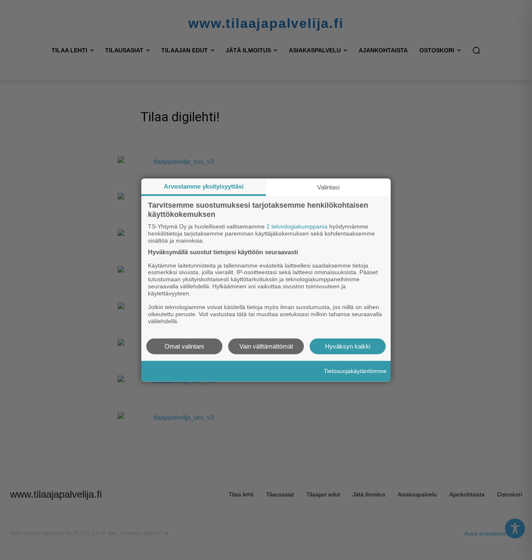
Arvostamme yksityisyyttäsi (204, 186)
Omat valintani (184, 345)
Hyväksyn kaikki (347, 345)
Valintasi (328, 187)
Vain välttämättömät (266, 345)
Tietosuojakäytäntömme (355, 371)
